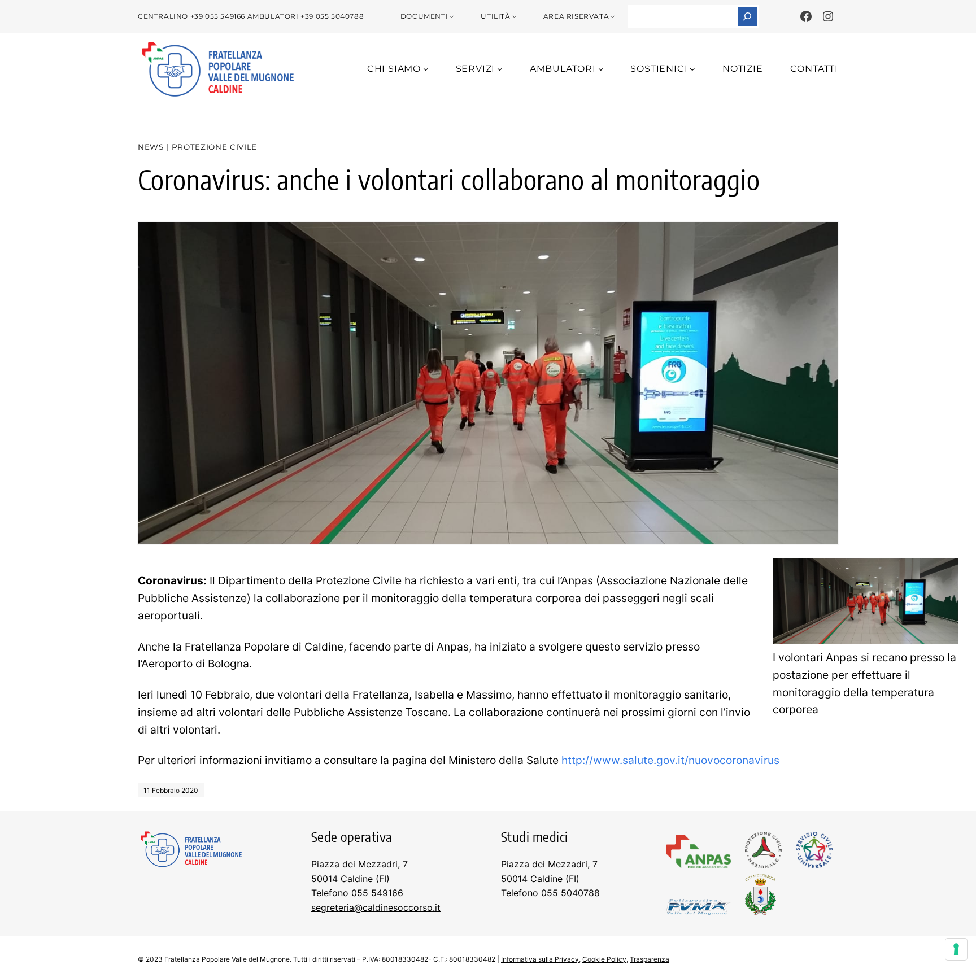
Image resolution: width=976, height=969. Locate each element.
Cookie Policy (604, 959)
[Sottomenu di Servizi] (500, 69)
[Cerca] (747, 16)
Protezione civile (214, 146)
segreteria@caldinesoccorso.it (376, 907)
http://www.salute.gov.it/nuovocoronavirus (670, 760)
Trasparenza (649, 959)
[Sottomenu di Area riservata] (613, 16)
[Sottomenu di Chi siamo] (426, 69)
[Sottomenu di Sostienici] (692, 69)
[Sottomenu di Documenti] (452, 16)
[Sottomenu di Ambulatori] (601, 69)
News (151, 146)
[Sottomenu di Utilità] (514, 16)
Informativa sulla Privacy (540, 959)
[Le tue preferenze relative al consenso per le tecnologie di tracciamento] (956, 949)
